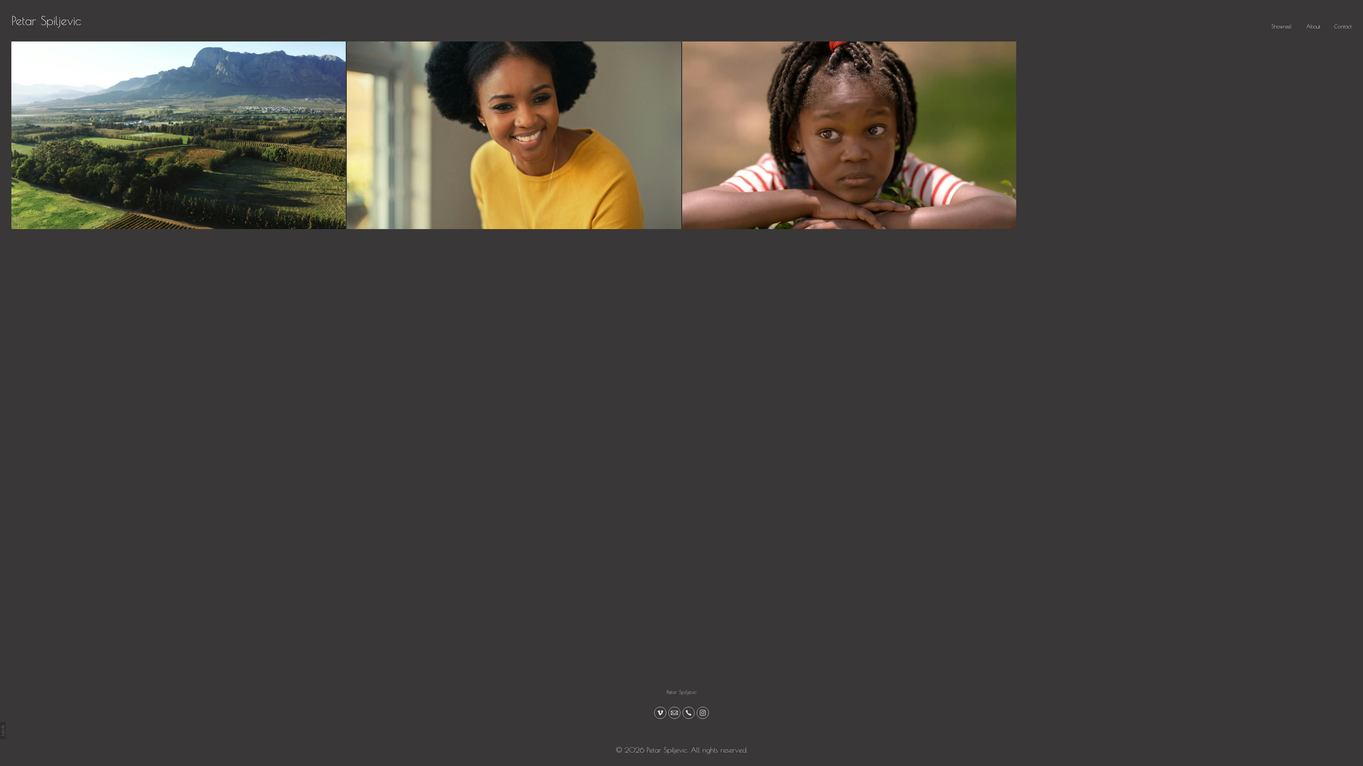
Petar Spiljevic (682, 692)
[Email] (674, 713)
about (1313, 26)
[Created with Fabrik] (3, 730)
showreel (1281, 26)
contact (1343, 26)
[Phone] (689, 713)
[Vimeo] (660, 713)
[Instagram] (703, 713)
